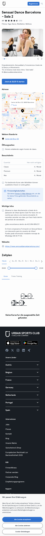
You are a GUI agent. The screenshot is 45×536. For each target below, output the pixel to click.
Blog (7, 438)
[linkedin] (23, 350)
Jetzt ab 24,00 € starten (14, 81)
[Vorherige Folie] (38, 58)
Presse (8, 429)
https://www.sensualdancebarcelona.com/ (22, 246)
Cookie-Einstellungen (22, 532)
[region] (22, 515)
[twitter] (12, 350)
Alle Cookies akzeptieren (22, 519)
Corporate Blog (12, 477)
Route (15, 105)
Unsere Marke (11, 443)
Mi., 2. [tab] (32, 261)
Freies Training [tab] (16, 276)
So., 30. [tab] (14, 261)
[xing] (29, 350)
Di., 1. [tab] (27, 261)
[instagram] (18, 350)
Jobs (7, 424)
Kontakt (9, 434)
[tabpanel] (22, 300)
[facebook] (7, 350)
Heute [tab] (4, 261)
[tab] (4, 58)
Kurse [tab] (6, 276)
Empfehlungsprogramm (15, 481)
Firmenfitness (11, 467)
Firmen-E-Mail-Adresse (23, 194)
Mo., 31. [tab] (21, 261)
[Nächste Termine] (41, 261)
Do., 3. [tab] (37, 261)
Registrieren (33, 4)
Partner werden (12, 472)
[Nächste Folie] (41, 58)
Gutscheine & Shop (13, 448)
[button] (22, 364)
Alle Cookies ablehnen (22, 525)
